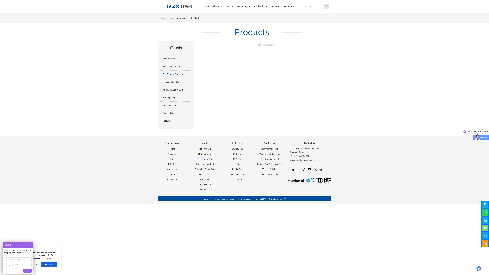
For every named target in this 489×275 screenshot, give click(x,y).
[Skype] (485, 220)
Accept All (49, 264)
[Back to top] (485, 204)
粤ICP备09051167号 (277, 199)
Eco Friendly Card (178, 18)
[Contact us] (485, 228)
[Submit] (485, 243)
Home (163, 18)
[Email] (485, 235)
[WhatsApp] (485, 212)
